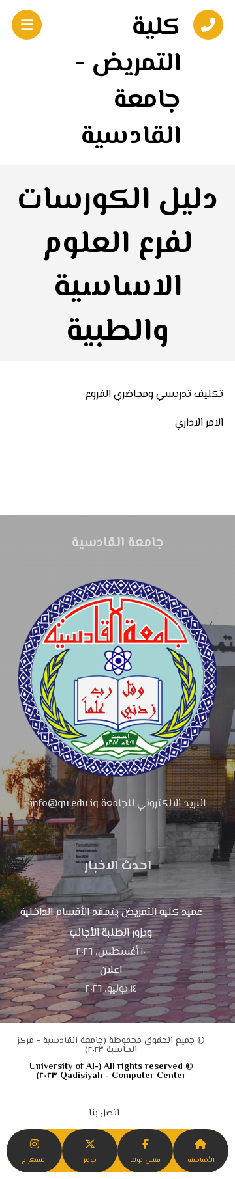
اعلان (111, 970)
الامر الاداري (199, 423)
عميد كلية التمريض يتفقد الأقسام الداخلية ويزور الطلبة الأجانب (111, 923)
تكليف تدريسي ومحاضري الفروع (154, 394)
